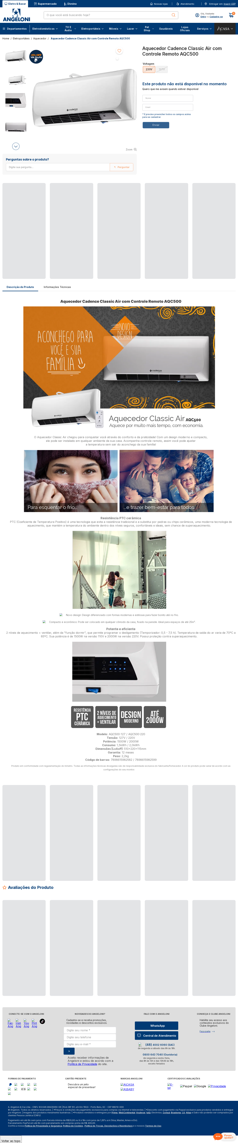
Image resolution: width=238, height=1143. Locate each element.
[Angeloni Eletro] (16, 15)
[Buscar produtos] (173, 15)
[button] (229, 4)
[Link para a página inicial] (6, 38)
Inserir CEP (230, 4)
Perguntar (124, 167)
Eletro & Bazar (17, 3)
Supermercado (47, 3)
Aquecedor (39, 38)
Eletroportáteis (21, 38)
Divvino (72, 3)
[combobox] (111, 15)
